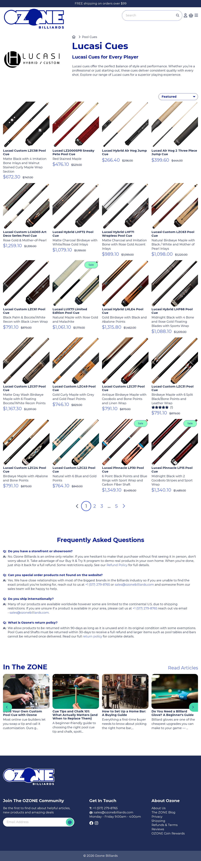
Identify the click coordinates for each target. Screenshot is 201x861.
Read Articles (183, 668)
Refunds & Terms (165, 825)
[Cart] (191, 15)
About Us (159, 808)
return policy (92, 636)
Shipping (158, 821)
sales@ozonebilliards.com (134, 584)
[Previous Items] (7, 707)
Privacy (157, 816)
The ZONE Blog (163, 812)
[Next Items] (193, 707)
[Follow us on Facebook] (91, 823)
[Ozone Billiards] (35, 20)
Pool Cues (89, 37)
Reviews (158, 829)
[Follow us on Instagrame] (96, 823)
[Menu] (196, 15)
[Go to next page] (123, 506)
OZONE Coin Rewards (168, 833)
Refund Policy (117, 565)
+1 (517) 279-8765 (97, 584)
